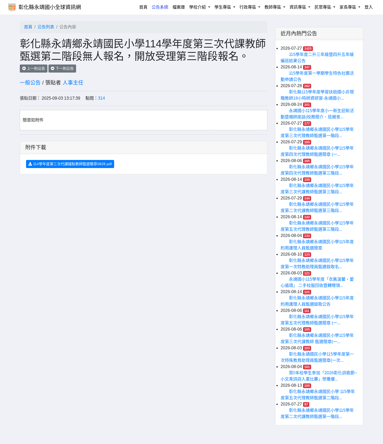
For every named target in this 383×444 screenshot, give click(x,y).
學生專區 (223, 7)
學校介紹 (198, 7)
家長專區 (348, 7)
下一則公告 (64, 68)
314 (101, 98)
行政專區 (248, 7)
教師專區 (273, 7)
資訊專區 (298, 7)
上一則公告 (35, 68)
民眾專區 (323, 7)
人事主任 (73, 83)
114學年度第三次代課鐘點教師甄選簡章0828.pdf (72, 164)
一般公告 (30, 83)
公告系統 (160, 7)
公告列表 (46, 27)
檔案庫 (178, 7)
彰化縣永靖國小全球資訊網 (49, 7)
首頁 (144, 7)
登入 (369, 7)
